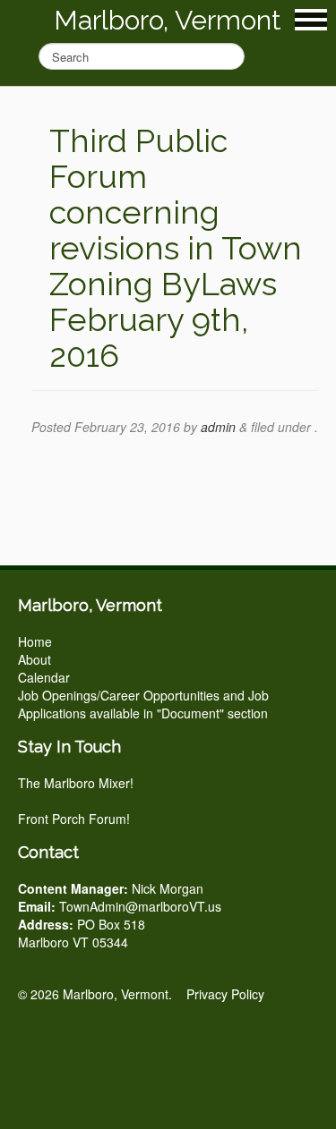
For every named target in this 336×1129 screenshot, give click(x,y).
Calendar (44, 677)
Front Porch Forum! (74, 819)
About (34, 659)
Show (311, 19)
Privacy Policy (225, 994)
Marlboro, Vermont (167, 20)
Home (35, 641)
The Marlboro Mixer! (76, 783)
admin (218, 427)
